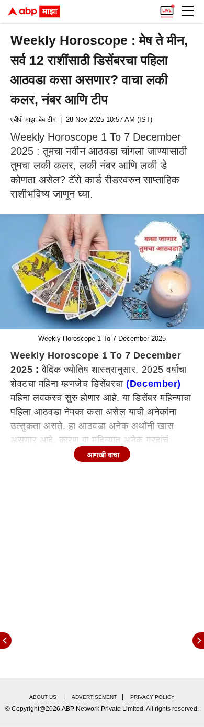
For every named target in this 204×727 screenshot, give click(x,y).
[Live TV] (166, 8)
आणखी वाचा (103, 455)
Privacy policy (152, 697)
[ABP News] (198, 640)
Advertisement (94, 697)
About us (42, 697)
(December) (153, 383)
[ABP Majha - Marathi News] (34, 11)
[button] (188, 11)
